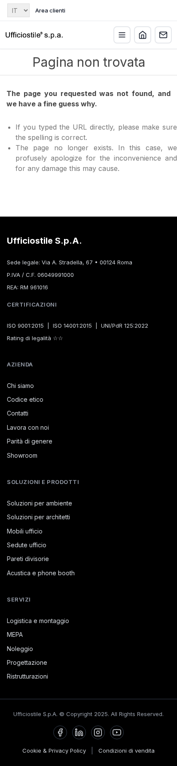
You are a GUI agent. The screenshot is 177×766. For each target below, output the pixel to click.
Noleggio (20, 648)
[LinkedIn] (79, 732)
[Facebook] (60, 732)
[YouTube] (117, 732)
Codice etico (25, 399)
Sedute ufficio (26, 545)
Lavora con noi (28, 427)
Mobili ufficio (25, 531)
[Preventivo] (163, 34)
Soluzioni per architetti (38, 517)
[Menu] (122, 34)
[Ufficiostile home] (34, 35)
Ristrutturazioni (27, 676)
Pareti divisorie (28, 558)
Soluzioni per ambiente (39, 503)
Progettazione (27, 662)
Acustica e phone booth (41, 573)
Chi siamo (20, 385)
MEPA (15, 634)
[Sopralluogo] (142, 34)
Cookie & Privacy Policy (54, 750)
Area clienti (50, 10)
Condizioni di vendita (126, 750)
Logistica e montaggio (38, 620)
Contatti (17, 413)
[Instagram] (98, 732)
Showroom (22, 455)
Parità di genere (29, 441)
